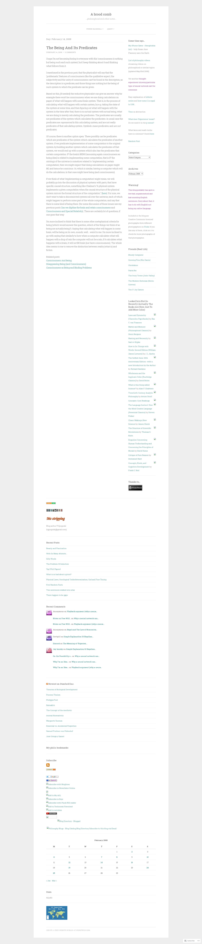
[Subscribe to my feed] (48, 766)
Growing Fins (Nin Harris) (139, 260)
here (104, 193)
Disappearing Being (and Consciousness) (66, 264)
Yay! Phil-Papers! (53, 569)
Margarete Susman (54, 721)
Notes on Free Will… (62, 618)
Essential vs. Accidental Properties (61, 726)
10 (147, 857)
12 (69, 862)
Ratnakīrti (50, 705)
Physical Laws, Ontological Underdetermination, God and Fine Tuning (76, 579)
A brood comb (101, 14)
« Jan (48, 880)
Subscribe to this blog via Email (103, 828)
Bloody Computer (135, 255)
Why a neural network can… (86, 618)
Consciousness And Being (59, 260)
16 (132, 862)
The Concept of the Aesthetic (59, 710)
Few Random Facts (54, 585)
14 (102, 862)
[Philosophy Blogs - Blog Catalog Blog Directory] (68, 828)
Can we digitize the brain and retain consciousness (86, 207)
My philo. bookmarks (57, 747)
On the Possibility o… (62, 656)
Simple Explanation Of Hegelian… (78, 636)
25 (54, 873)
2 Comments (70, 52)
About (110, 29)
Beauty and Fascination (56, 548)
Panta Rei (132, 270)
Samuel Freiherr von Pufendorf (59, 731)
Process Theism (53, 695)
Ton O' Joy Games (136, 289)
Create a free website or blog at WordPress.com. (68, 930)
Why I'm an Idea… (60, 662)
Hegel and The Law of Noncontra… (82, 629)
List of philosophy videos (139, 60)
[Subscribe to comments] (51, 770)
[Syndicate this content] (47, 683)
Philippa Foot (52, 700)
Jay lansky (58, 649)
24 (148, 867)
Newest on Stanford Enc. (61, 683)
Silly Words (51, 559)
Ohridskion (133, 265)
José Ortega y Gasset (55, 736)
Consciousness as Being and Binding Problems (69, 267)
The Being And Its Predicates (71, 47)
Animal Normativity (55, 715)
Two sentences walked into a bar (60, 590)
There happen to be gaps (57, 595)
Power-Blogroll (94, 29)
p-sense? (150, 123)
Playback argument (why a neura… (82, 611)
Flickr (146, 227)
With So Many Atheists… (56, 553)
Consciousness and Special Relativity (64, 211)
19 (69, 867)
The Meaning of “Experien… (75, 643)
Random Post (134, 141)
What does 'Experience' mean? (141, 119)
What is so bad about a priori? (58, 574)
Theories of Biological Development (62, 689)
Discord (56, 643)
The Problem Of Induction (57, 564)
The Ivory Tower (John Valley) (141, 275)
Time (130, 112)
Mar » (54, 880)
